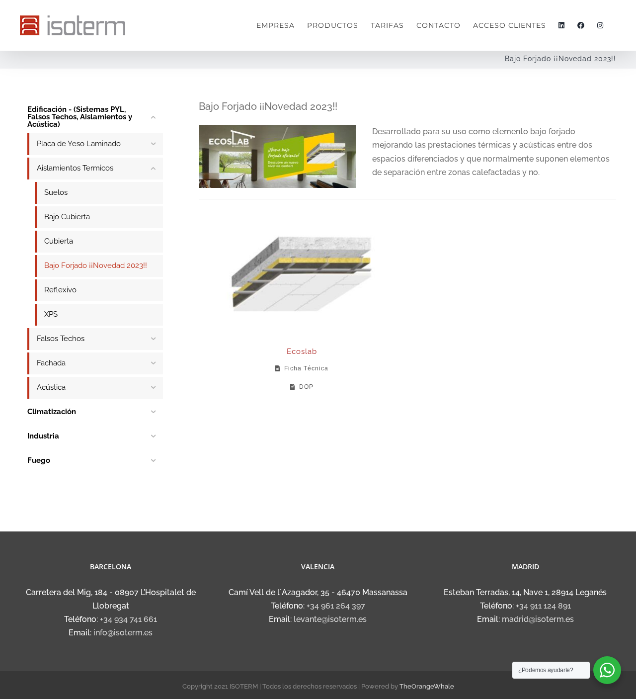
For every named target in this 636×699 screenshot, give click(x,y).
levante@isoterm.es (330, 619)
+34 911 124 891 (543, 606)
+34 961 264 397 (336, 606)
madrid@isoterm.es (538, 619)
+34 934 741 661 (128, 619)
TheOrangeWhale (426, 686)
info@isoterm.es (123, 632)
